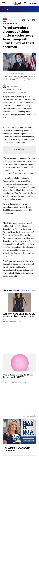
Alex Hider (14, 87)
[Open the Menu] (4, 3)
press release (11, 96)
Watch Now (33, 3)
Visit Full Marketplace (29, 290)
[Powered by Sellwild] (33, 416)
